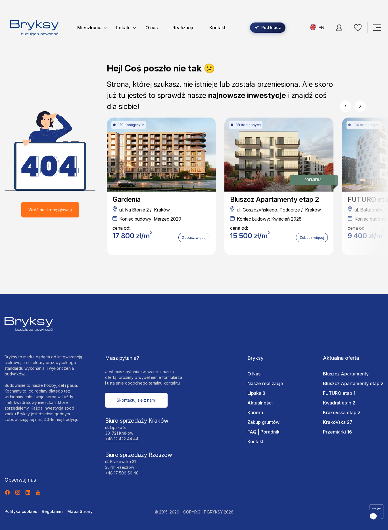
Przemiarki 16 (337, 432)
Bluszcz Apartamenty (346, 374)
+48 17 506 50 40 (122, 473)
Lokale (123, 27)
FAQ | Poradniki (264, 432)
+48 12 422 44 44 (121, 438)
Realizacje (183, 27)
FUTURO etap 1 (339, 393)
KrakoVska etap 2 (341, 412)
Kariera (255, 412)
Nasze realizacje (265, 383)
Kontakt (217, 27)
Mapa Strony (80, 511)
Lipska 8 (256, 393)
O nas (151, 27)
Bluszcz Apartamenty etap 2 (353, 383)
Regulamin (52, 511)
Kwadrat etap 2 (339, 403)
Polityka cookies (21, 511)
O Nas (253, 374)
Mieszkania (89, 27)
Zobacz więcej (194, 237)
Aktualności (260, 403)
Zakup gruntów (263, 422)
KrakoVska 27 (337, 422)
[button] (345, 106)
